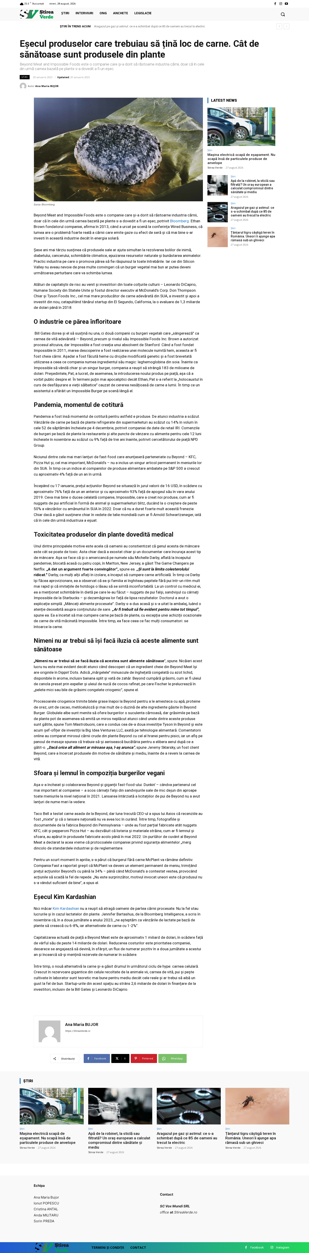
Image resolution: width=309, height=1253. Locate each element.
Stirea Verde (215, 167)
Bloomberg (179, 221)
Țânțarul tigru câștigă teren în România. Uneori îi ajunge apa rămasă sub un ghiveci (147, 26)
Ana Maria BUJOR (47, 86)
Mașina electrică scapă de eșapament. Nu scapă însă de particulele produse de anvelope (241, 159)
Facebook (257, 1247)
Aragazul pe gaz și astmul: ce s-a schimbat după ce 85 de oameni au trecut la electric (252, 211)
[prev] (279, 26)
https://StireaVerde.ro (77, 1031)
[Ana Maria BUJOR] (24, 86)
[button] (282, 14)
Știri (24, 77)
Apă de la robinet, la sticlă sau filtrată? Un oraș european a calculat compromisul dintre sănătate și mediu (253, 186)
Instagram (282, 1247)
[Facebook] (275, 4)
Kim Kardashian (66, 908)
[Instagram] (281, 4)
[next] (286, 26)
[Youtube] (286, 4)
